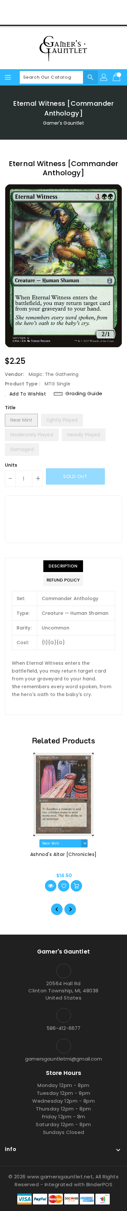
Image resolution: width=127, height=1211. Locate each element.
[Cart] (117, 77)
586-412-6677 (63, 1028)
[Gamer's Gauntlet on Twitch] (88, 7)
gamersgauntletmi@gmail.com (63, 1058)
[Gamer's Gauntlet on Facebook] (39, 7)
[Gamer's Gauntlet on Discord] (76, 7)
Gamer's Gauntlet (63, 123)
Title (10, 407)
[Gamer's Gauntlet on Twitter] (51, 7)
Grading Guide (84, 393)
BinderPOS (99, 1184)
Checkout (51, 17)
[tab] (63, 566)
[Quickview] (50, 886)
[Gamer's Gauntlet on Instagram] (63, 7)
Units (11, 465)
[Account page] (104, 77)
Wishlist (79, 17)
